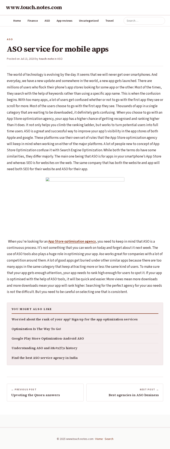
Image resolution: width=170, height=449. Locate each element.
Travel (109, 21)
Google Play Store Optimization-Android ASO (48, 338)
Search (109, 439)
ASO (47, 21)
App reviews (64, 21)
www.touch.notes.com (34, 7)
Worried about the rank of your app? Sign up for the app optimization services (75, 319)
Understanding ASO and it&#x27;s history (44, 348)
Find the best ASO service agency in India (45, 358)
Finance (33, 21)
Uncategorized (89, 21)
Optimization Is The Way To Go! (36, 329)
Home (17, 21)
